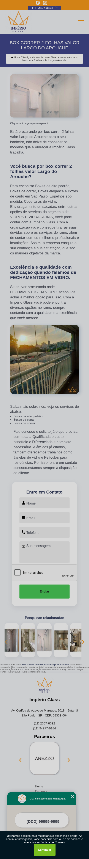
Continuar (44, 849)
